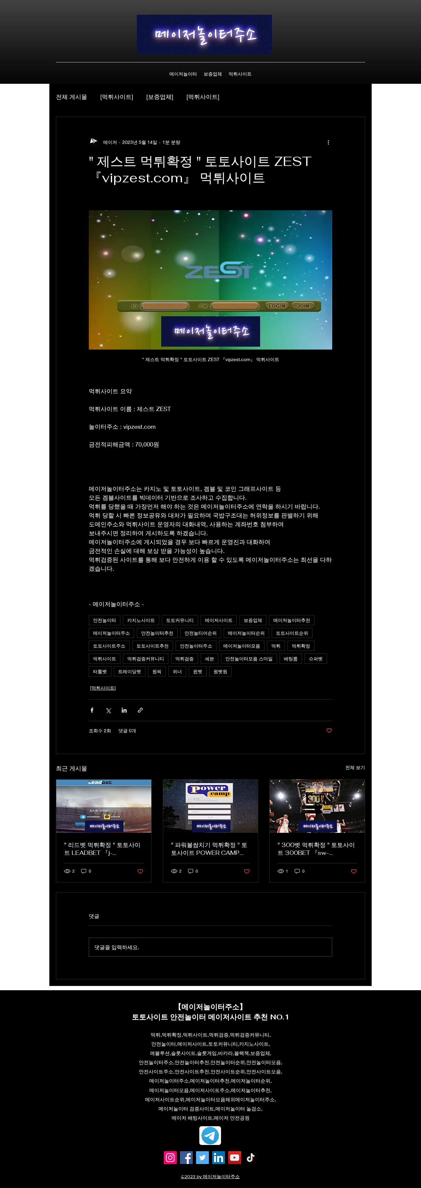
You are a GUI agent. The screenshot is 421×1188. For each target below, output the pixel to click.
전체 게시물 (71, 96)
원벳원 (220, 671)
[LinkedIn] (218, 1157)
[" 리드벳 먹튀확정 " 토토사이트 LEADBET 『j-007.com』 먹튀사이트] (103, 806)
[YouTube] (234, 1157)
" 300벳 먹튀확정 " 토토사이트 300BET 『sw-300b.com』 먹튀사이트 (316, 849)
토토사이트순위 (292, 633)
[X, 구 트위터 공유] (108, 710)
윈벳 (197, 671)
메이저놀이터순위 (246, 633)
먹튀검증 (184, 658)
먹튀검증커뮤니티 (145, 658)
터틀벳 (100, 671)
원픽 (156, 671)
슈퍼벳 (316, 658)
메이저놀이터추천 (291, 620)
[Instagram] (170, 1157)
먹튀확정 (301, 646)
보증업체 (253, 620)
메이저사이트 (219, 620)
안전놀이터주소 (196, 646)
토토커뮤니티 (180, 620)
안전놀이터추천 (157, 633)
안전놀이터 (104, 620)
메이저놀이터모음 (241, 646)
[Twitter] (202, 1157)
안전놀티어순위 (201, 633)
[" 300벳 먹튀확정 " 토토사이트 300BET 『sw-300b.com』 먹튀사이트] (317, 806)
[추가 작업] (328, 142)
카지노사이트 (141, 620)
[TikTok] (250, 1157)
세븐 (209, 658)
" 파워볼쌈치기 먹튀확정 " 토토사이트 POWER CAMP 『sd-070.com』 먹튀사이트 (209, 849)
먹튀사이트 (104, 658)
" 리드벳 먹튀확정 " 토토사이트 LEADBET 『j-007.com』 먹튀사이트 (102, 849)
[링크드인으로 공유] (124, 710)
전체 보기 (355, 767)
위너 (177, 671)
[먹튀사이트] (116, 96)
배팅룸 (291, 658)
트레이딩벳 (129, 671)
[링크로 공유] (140, 710)
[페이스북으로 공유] (92, 710)
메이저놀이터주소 (111, 633)
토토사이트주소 (109, 646)
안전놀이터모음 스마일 (249, 658)
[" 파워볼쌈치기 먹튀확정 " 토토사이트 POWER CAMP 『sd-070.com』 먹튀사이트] (210, 806)
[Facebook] (186, 1157)
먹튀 (276, 646)
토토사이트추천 (152, 646)
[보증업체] (159, 96)
